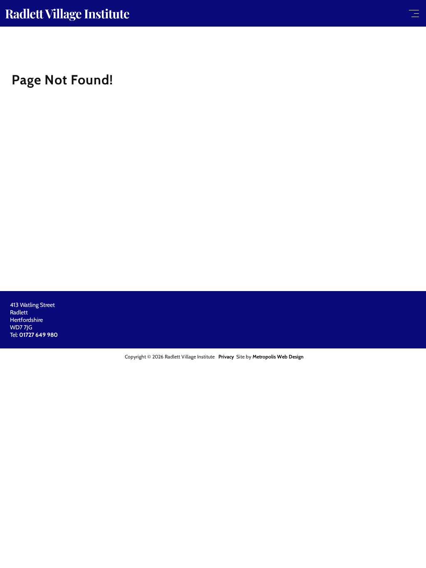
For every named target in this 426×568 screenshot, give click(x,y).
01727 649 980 (38, 334)
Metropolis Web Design (278, 356)
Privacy (226, 356)
